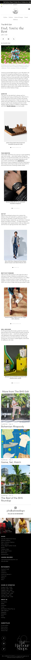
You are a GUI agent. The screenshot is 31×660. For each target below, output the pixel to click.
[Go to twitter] (4, 649)
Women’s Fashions (5, 540)
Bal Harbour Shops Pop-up (8, 609)
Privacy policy (4, 625)
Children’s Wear (5, 549)
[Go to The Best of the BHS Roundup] (15, 466)
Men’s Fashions (5, 544)
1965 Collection (5, 610)
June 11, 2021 (4, 34)
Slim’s (2, 579)
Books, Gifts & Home (6, 551)
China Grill (3, 576)
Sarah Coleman (11, 106)
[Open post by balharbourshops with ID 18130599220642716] (7, 526)
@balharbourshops (15, 511)
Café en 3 (3, 571)
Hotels (2, 607)
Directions (3, 605)
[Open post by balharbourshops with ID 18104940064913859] (23, 526)
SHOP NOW (28, 2)
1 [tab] (10, 147)
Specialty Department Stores (8, 538)
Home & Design (18, 17)
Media (2, 603)
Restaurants (4, 552)
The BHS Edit (6, 24)
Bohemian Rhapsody (12, 426)
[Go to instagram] (4, 644)
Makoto (3, 578)
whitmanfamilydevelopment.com (9, 559)
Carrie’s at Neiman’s (6, 574)
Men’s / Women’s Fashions (7, 542)
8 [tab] (20, 147)
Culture (5, 17)
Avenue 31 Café (5, 569)
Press (2, 615)
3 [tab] (13, 147)
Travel (26, 17)
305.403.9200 (4, 561)
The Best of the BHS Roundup (12, 499)
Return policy (4, 627)
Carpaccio (3, 572)
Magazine (3, 612)
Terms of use (4, 630)
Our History (4, 602)
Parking (3, 617)
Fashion (11, 17)
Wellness (15, 19)
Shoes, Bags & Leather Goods (8, 545)
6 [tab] (17, 147)
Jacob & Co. (21, 161)
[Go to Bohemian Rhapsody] (15, 394)
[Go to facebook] (4, 638)
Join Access (15, 4)
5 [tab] (17, 208)
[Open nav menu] (29, 9)
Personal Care (4, 554)
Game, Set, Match (11, 462)
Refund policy (4, 629)
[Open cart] (1, 6)
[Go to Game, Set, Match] (15, 430)
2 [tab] (13, 208)
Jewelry (3, 547)
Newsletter (3, 614)
